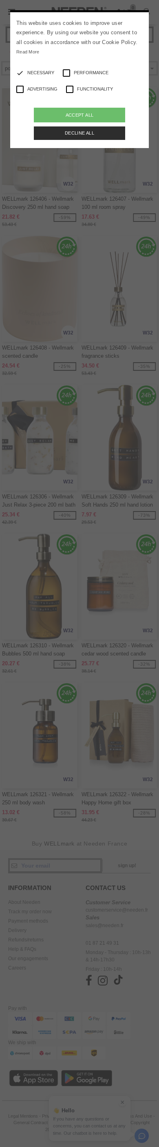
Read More (28, 51)
